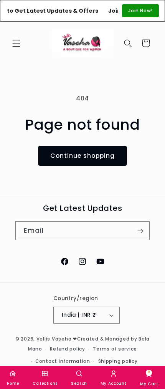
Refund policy (67, 349)
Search (79, 383)
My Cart (149, 378)
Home (13, 383)
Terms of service (115, 349)
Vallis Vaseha (54, 339)
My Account (114, 383)
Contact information (62, 361)
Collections (45, 383)
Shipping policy (118, 361)
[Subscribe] (140, 230)
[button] (16, 43)
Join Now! (140, 10)
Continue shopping (82, 155)
